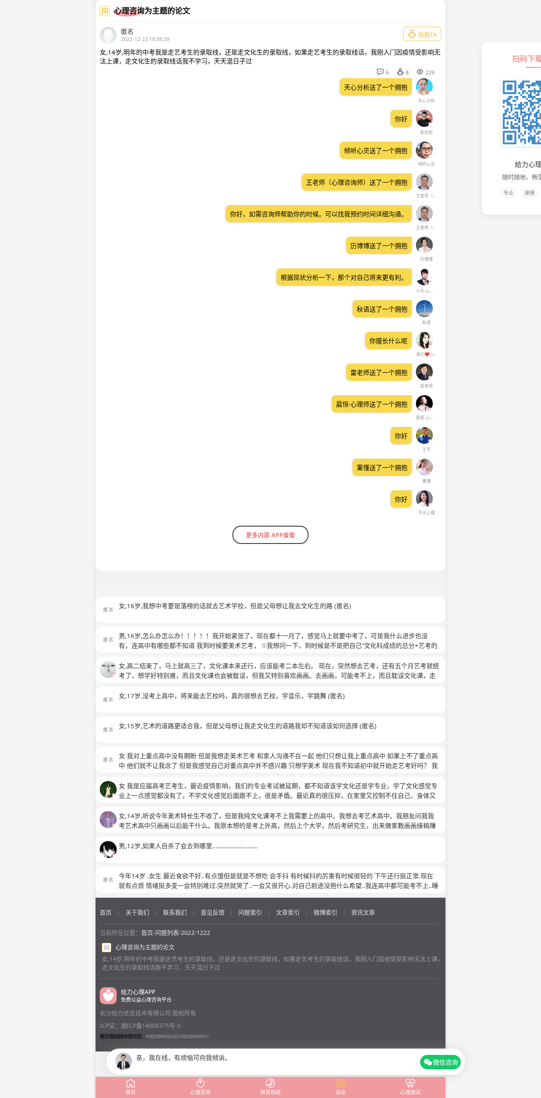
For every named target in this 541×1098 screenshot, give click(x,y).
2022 (187, 933)
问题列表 (167, 933)
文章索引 (288, 912)
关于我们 (137, 912)
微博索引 (325, 912)
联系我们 (175, 912)
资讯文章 (363, 912)
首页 (106, 912)
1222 (203, 933)
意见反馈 (212, 912)
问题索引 (250, 912)
